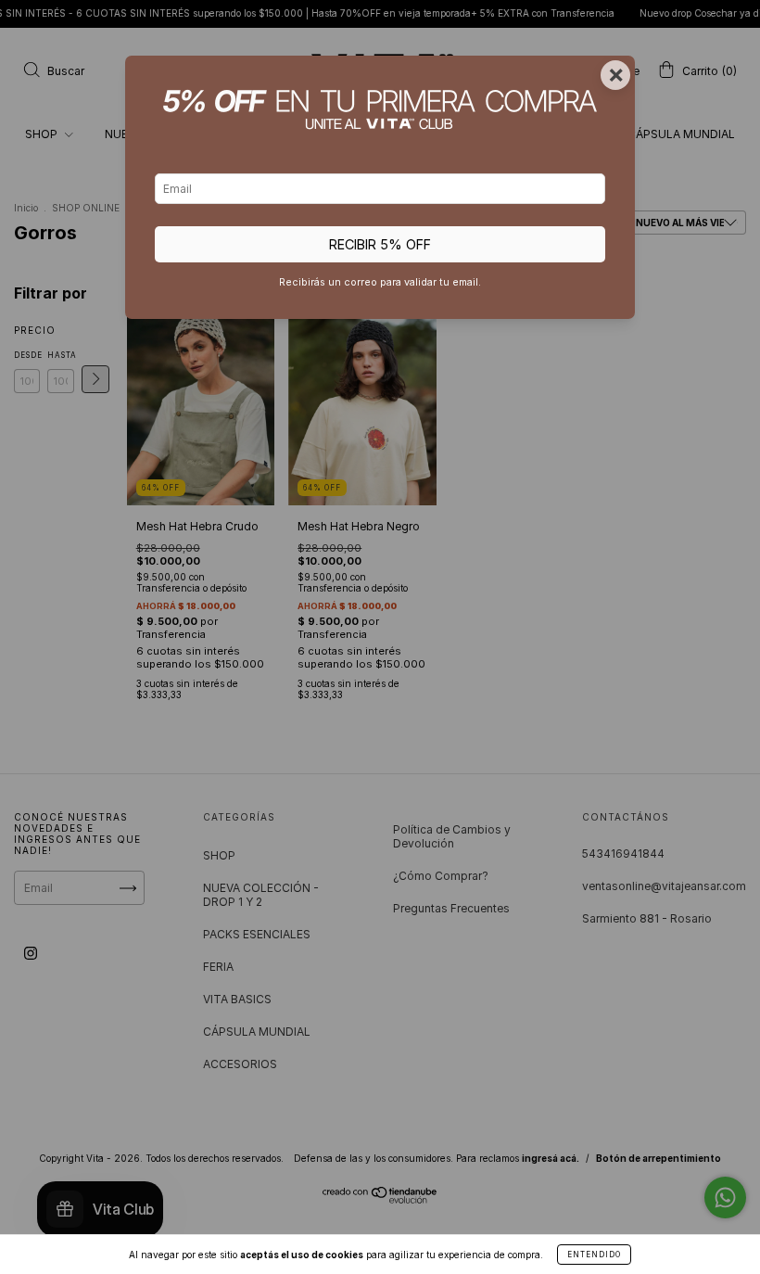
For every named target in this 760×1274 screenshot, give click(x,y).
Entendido (594, 1254)
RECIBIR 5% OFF (380, 244)
